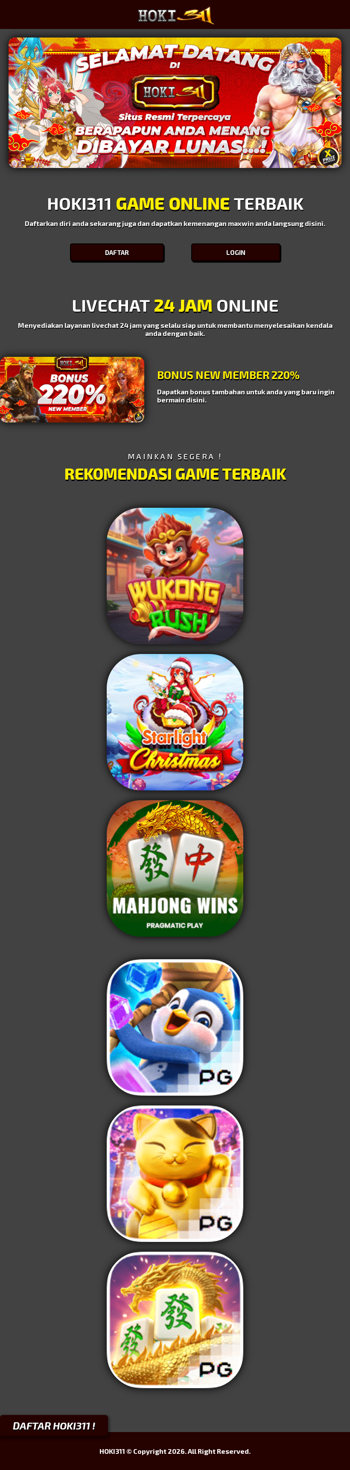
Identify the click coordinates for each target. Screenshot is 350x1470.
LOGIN (235, 252)
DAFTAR (117, 252)
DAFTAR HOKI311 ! (54, 1425)
